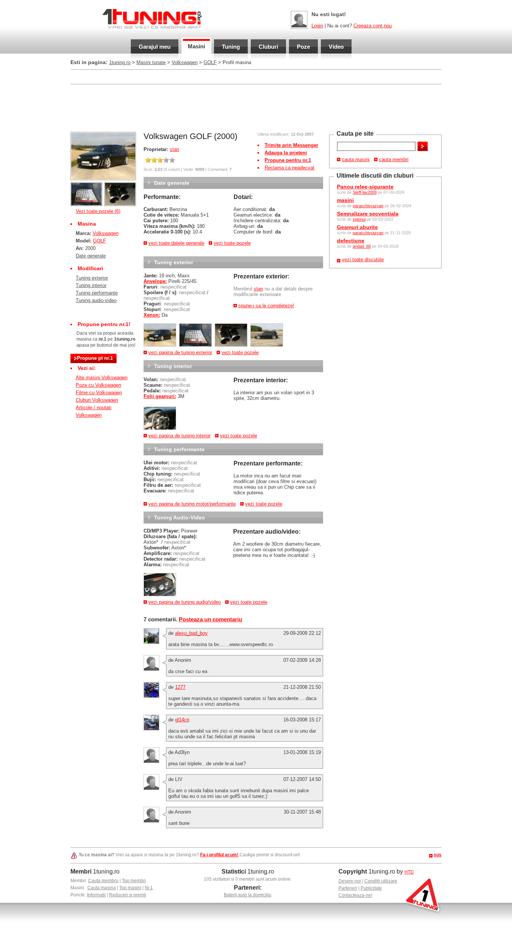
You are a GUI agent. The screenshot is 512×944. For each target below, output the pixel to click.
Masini (196, 46)
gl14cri (182, 720)
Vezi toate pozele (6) (98, 211)
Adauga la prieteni (286, 153)
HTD (409, 872)
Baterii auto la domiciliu (247, 895)
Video (336, 46)
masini (345, 200)
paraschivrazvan (368, 205)
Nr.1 (149, 887)
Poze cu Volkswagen (98, 385)
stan (174, 149)
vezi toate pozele (232, 243)
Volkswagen (185, 62)
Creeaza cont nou (372, 25)
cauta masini (356, 159)
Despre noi (349, 881)
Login (317, 25)
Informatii (96, 895)
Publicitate (371, 888)
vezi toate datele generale (176, 243)
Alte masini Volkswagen (101, 377)
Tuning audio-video (96, 300)
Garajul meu (155, 46)
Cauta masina (101, 887)
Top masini (130, 887)
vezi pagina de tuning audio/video (184, 602)
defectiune (350, 241)
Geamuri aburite (357, 227)
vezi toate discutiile (363, 259)
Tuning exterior (92, 278)
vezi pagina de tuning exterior (180, 352)
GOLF (210, 62)
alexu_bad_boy (191, 633)
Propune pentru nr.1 (288, 160)
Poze (303, 46)
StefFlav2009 (365, 192)
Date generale (91, 256)
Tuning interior (91, 285)
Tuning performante (97, 293)
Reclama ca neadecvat (289, 168)
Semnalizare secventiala (367, 214)
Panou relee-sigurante (365, 187)
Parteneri (347, 888)
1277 (180, 687)
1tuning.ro (119, 62)
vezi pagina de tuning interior (179, 435)
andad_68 (362, 246)
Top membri (134, 880)
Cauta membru (103, 880)
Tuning (231, 46)
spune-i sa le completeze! (266, 305)
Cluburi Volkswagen (97, 400)
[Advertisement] (256, 107)
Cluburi (268, 46)
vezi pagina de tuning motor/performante (192, 504)
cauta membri (394, 159)
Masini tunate (151, 62)
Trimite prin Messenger (291, 145)
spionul (359, 219)
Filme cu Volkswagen (99, 392)
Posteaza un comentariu (210, 619)
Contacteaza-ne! (355, 895)
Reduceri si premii (127, 895)
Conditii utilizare (380, 881)
